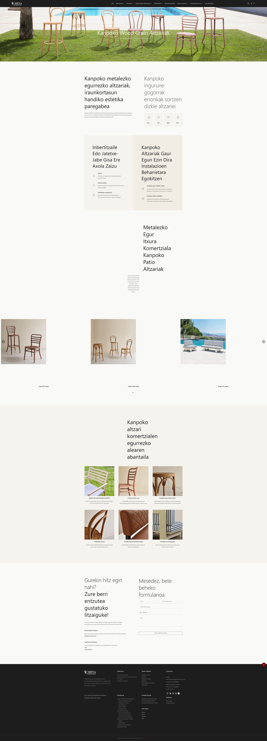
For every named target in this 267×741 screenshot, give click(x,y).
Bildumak (130, 38)
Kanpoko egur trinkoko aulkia (156, 186)
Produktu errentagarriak (167, 541)
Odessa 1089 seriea (43, 386)
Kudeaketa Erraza (99, 541)
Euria (168, 123)
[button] (3, 341)
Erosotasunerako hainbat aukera (133, 541)
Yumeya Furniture (122, 38)
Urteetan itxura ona (133, 498)
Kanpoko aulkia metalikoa (154, 196)
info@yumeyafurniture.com (179, 679)
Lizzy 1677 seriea (133, 386)
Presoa (100, 173)
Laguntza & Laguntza (90, 642)
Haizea (148, 123)
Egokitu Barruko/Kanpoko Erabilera (99, 498)
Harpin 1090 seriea (223, 386)
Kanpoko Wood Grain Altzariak (141, 38)
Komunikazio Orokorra (91, 630)
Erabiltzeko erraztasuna (105, 192)
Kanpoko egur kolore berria (167, 498)
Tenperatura (178, 123)
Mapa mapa (147, 738)
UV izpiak (158, 123)
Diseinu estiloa (102, 183)
